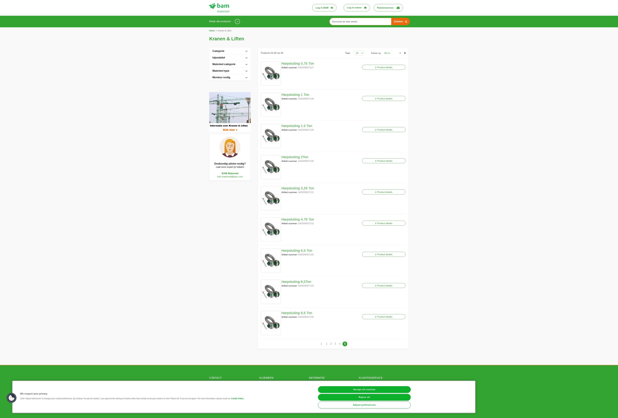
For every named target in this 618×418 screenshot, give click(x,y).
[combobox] (361, 21)
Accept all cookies (364, 389)
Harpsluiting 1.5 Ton (296, 126)
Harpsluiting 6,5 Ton (296, 250)
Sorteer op (376, 53)
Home (212, 31)
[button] (11, 398)
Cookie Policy (237, 398)
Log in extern (354, 7)
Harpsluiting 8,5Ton (296, 281)
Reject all (364, 397)
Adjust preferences (364, 405)
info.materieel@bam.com (230, 176)
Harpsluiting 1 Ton (295, 94)
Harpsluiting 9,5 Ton (296, 313)
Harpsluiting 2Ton (294, 157)
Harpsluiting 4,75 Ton (297, 219)
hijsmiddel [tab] (218, 57)
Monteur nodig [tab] (221, 77)
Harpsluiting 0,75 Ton (297, 63)
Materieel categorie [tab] (223, 64)
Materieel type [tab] (220, 70)
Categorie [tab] (218, 51)
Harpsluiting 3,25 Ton (297, 188)
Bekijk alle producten (220, 21)
